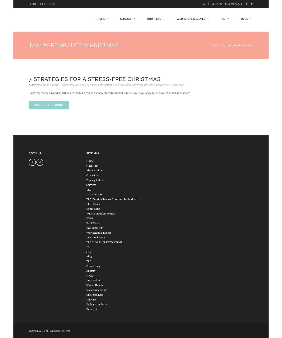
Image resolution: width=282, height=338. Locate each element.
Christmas (93, 84)
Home (214, 45)
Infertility (136, 84)
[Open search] (203, 4)
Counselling (93, 208)
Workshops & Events (98, 232)
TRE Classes (93, 204)
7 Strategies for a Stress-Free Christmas (95, 79)
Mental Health (151, 84)
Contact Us (92, 175)
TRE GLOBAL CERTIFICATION (104, 242)
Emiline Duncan (49, 84)
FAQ (88, 251)
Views (178, 84)
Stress (164, 84)
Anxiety (69, 84)
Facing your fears (96, 304)
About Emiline (94, 170)
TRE (88, 189)
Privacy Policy (94, 180)
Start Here (92, 165)
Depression (106, 84)
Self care (91, 299)
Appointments (94, 228)
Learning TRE (94, 194)
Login (218, 4)
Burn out (80, 84)
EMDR (90, 218)
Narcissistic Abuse (96, 290)
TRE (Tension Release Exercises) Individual (111, 199)
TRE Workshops (95, 237)
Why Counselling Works (100, 213)
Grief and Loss (122, 84)
